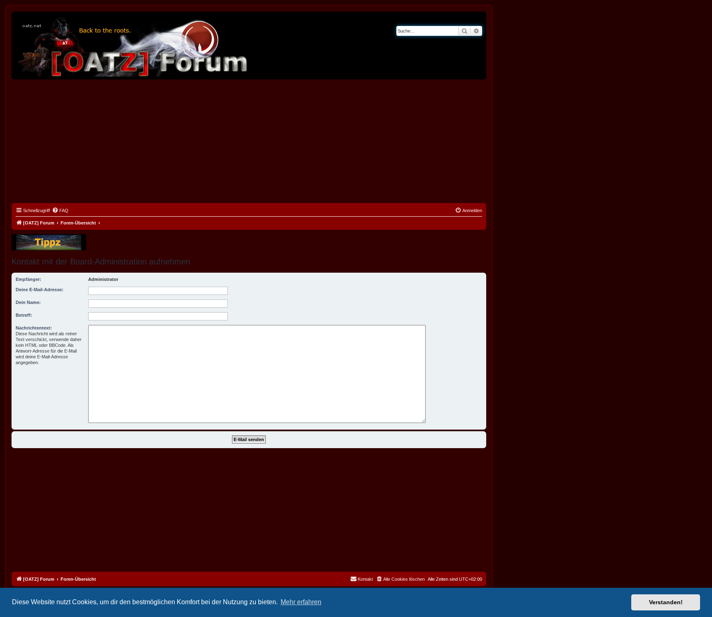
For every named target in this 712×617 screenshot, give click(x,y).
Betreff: (24, 315)
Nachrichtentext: (34, 327)
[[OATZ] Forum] (133, 45)
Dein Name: (28, 302)
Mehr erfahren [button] (301, 601)
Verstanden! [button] (666, 602)
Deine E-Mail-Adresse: (39, 289)
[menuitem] (60, 210)
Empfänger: (28, 279)
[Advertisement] (249, 141)
